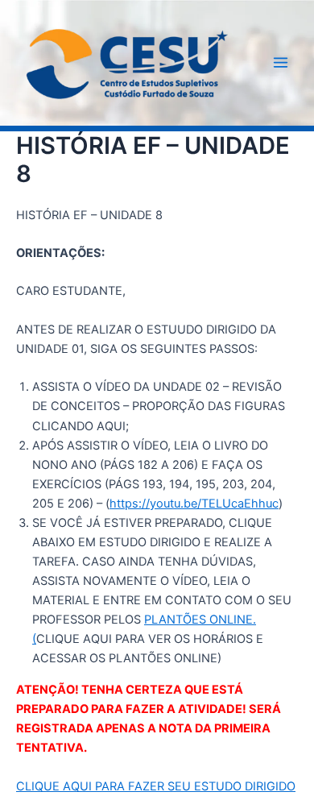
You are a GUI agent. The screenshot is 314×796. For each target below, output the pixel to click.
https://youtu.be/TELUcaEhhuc (194, 503)
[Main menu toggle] (280, 62)
